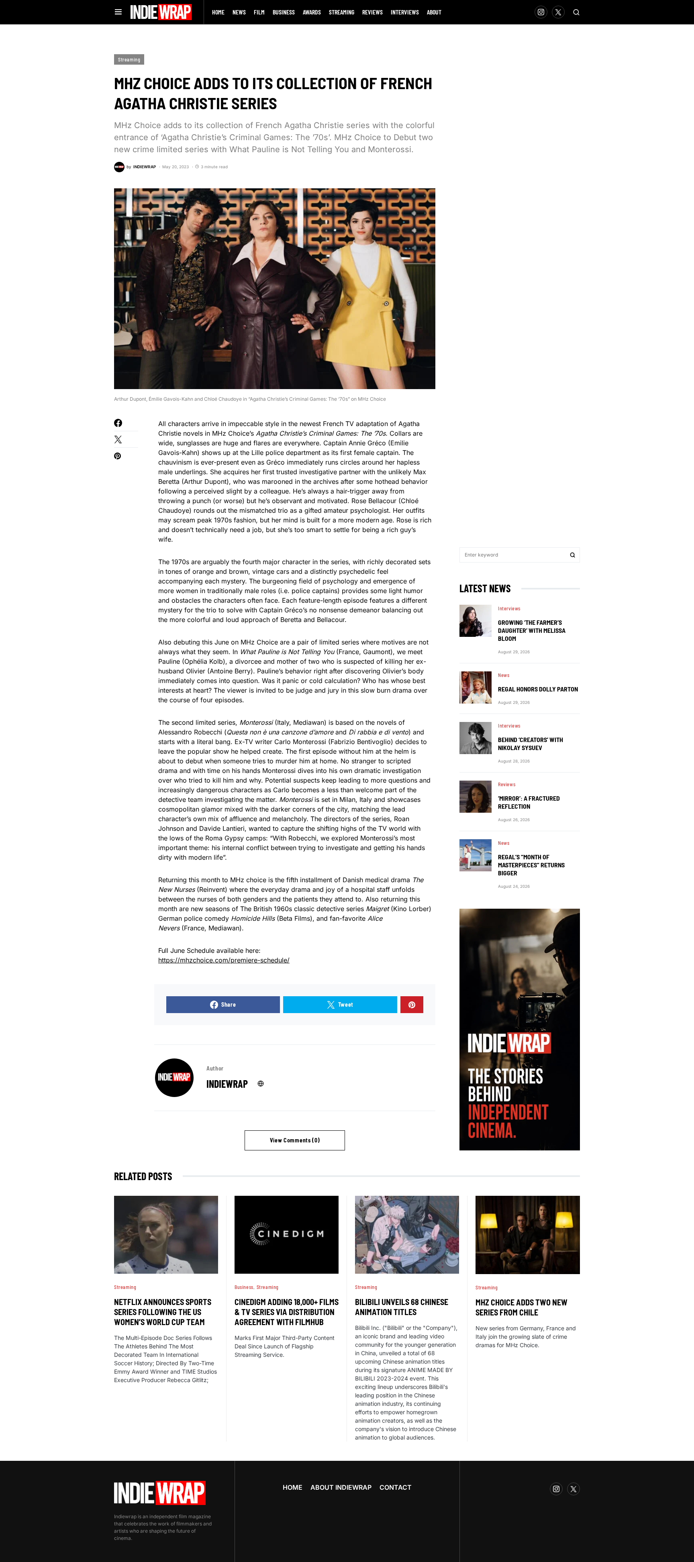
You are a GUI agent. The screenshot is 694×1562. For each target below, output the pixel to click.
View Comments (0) (295, 1140)
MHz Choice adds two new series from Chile (521, 1307)
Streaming (129, 59)
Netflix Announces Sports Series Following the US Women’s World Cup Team (162, 1312)
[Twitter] (558, 12)
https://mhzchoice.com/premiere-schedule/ (224, 960)
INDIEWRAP (227, 1083)
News (503, 675)
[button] (118, 12)
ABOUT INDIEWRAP (340, 1487)
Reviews (506, 784)
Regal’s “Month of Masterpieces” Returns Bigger (531, 865)
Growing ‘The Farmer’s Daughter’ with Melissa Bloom (531, 630)
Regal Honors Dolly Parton (538, 689)
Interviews (509, 608)
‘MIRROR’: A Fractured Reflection (529, 802)
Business (244, 1287)
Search (573, 555)
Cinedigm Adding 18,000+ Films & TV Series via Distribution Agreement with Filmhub (287, 1312)
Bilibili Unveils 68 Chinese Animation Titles (401, 1307)
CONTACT (396, 1487)
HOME (292, 1487)
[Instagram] (541, 12)
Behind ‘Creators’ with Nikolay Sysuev (530, 743)
